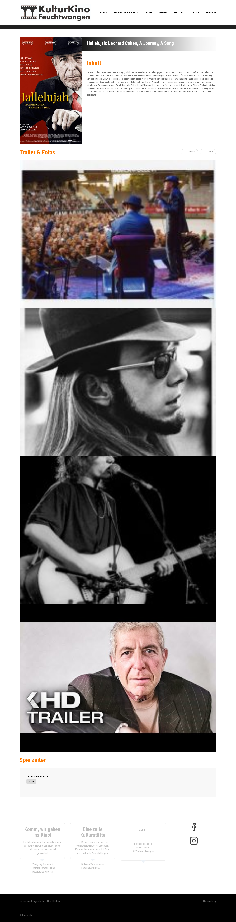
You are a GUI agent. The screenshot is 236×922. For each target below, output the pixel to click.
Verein (163, 12)
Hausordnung (209, 901)
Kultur (194, 12)
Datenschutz (26, 915)
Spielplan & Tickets (126, 12)
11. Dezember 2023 (37, 776)
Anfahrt (143, 830)
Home (103, 12)
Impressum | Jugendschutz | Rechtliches (40, 901)
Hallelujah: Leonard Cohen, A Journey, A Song (130, 43)
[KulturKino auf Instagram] (194, 840)
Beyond (178, 12)
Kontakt (211, 12)
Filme (148, 12)
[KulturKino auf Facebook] (194, 827)
